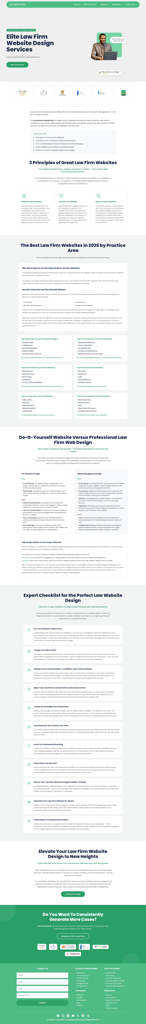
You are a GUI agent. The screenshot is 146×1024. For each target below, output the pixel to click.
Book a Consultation (113, 1000)
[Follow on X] (78, 1015)
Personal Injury (82, 986)
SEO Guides (110, 975)
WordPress (25, 561)
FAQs (108, 1005)
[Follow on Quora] (88, 1015)
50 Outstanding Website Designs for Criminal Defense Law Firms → (100, 358)
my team (41, 126)
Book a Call (130, 4)
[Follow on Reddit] (83, 1015)
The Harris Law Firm (84, 382)
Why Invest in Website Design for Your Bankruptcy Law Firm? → (42, 358)
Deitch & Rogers (83, 402)
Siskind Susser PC (28, 405)
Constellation (41, 460)
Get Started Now (17, 65)
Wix (23, 554)
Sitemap (109, 995)
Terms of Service (111, 1008)
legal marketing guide (72, 572)
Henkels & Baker (28, 351)
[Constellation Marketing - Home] (17, 4)
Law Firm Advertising (113, 978)
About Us (80, 995)
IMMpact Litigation (29, 408)
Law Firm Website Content (115, 981)
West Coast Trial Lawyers (87, 408)
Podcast (80, 1005)
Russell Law (26, 379)
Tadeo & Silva (27, 400)
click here (75, 126)
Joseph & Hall (27, 411)
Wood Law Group (28, 374)
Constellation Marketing (46, 881)
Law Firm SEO (111, 973)
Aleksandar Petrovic (61, 281)
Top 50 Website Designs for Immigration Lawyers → (38, 415)
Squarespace (26, 558)
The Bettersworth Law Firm (87, 411)
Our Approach (82, 1000)
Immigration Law (82, 983)
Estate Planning (82, 978)
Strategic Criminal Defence (87, 351)
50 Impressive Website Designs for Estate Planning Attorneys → (42, 386)
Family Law (81, 981)
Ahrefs (61, 312)
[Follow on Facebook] (58, 1015)
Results (77, 4)
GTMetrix (67, 312)
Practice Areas (90, 5)
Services (105, 5)
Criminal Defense (83, 975)
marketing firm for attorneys (49, 181)
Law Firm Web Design (113, 983)
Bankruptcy (81, 973)
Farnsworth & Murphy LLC (86, 342)
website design (90, 273)
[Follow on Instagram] (63, 1015)
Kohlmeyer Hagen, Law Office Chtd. (90, 354)
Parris (80, 405)
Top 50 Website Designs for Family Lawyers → (92, 386)
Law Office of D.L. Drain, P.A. (32, 354)
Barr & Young (27, 377)
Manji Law (26, 402)
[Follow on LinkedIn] (68, 1015)
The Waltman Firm (84, 348)
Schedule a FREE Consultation (73, 936)
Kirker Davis (82, 371)
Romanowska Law (84, 379)
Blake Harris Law (27, 371)
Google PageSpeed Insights (85, 312)
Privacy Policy (111, 997)
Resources (117, 5)
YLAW (80, 377)
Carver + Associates (85, 345)
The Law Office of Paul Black (32, 382)
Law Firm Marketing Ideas (115, 986)
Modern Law (82, 374)
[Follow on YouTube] (73, 1015)
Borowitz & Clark (27, 342)
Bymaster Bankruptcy (30, 348)
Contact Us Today (73, 894)
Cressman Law (28, 345)
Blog (78, 1003)
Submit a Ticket (111, 1003)
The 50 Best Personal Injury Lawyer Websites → (92, 415)
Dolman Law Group (84, 400)
